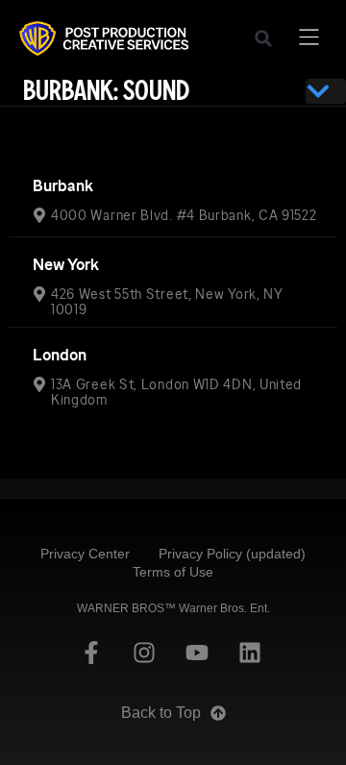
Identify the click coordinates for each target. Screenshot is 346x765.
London (59, 355)
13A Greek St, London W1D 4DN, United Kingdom (176, 392)
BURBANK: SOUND (106, 91)
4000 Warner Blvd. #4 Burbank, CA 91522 (184, 215)
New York (66, 265)
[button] (263, 38)
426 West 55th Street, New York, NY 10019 (167, 301)
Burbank (63, 186)
